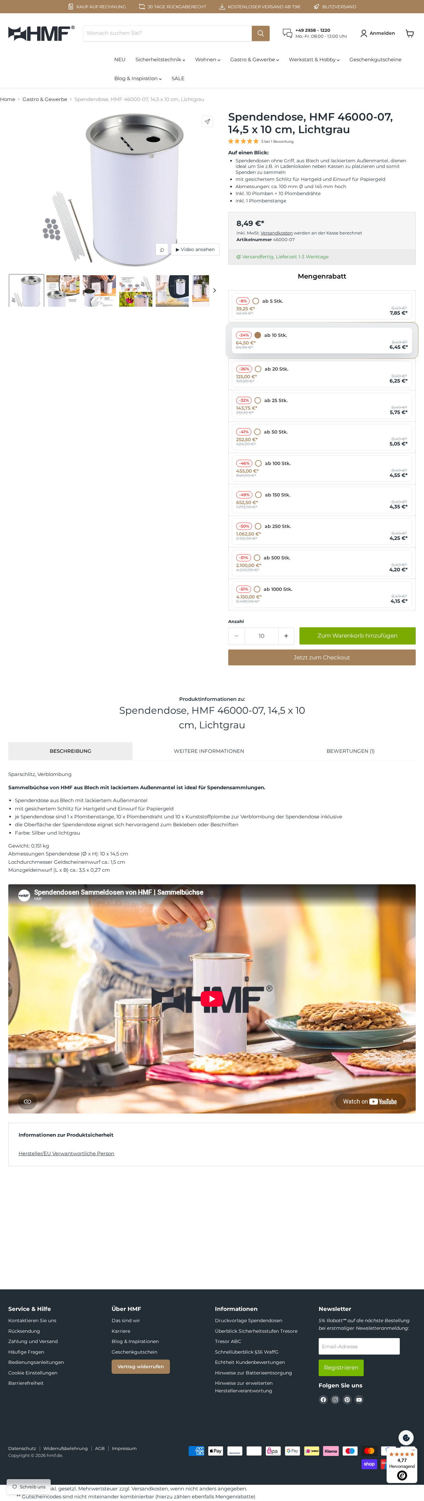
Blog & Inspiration (136, 78)
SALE (178, 78)
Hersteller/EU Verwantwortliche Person (66, 1153)
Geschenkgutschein (134, 1352)
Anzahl (236, 621)
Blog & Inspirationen (135, 1341)
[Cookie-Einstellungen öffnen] (406, 1437)
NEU (120, 59)
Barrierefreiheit (26, 1383)
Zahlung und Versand (33, 1341)
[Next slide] (214, 290)
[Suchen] (261, 33)
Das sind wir (126, 1320)
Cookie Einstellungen (32, 1373)
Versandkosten (277, 232)
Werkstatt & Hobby (313, 59)
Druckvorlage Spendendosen (248, 1320)
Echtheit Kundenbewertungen (250, 1362)
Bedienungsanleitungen (36, 1362)
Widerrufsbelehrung (65, 1448)
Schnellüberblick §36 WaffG (247, 1352)
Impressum (124, 1448)
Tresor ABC (228, 1341)
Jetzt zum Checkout (322, 657)
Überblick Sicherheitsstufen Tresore (256, 1331)
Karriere (121, 1331)
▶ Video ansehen (195, 249)
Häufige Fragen (26, 1352)
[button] (379, 33)
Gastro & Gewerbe (253, 59)
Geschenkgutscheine (375, 59)
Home (7, 99)
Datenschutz (22, 1448)
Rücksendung (24, 1331)
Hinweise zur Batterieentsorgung (253, 1373)
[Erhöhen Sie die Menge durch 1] (287, 636)
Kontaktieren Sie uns (32, 1320)
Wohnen (206, 59)
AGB (100, 1448)
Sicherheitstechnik (159, 59)
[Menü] (413, 1452)
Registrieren (341, 1367)
